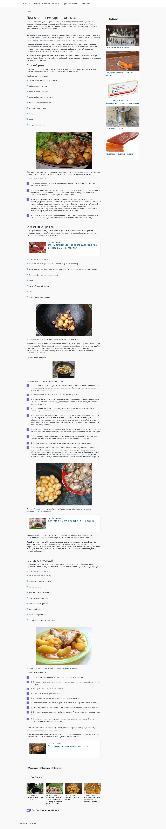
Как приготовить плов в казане (35, 799)
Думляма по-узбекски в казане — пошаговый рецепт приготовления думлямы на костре (54, 801)
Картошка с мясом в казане (72, 799)
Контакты (86, 3)
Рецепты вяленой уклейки (117, 47)
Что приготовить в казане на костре (68, 746)
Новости (26, 3)
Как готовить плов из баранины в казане (71, 520)
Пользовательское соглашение (46, 3)
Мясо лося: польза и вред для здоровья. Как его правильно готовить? (72, 246)
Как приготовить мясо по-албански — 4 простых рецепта (92, 800)
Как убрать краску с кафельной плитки (119, 73)
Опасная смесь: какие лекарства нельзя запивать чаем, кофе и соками (122, 101)
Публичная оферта (70, 3)
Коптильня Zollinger (114, 128)
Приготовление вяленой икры (119, 154)
